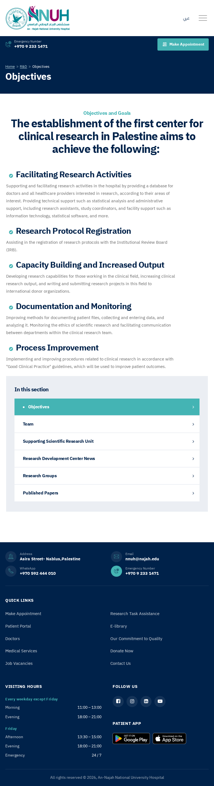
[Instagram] (132, 701)
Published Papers (40, 493)
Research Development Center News (59, 458)
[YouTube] (160, 701)
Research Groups (40, 475)
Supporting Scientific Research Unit (58, 441)
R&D (23, 66)
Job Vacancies (19, 663)
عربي (186, 18)
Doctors (12, 639)
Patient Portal (18, 626)
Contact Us (120, 663)
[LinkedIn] (146, 701)
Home (10, 66)
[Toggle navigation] (203, 18)
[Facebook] (118, 701)
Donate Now (121, 651)
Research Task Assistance (134, 614)
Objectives (38, 407)
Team (28, 424)
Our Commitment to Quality (136, 639)
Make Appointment (186, 44)
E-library (118, 626)
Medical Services (21, 651)
